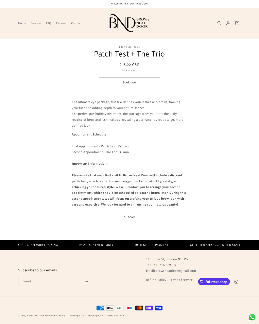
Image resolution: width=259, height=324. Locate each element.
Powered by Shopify (55, 315)
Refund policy (76, 315)
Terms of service (181, 280)
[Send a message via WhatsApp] (252, 317)
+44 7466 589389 (164, 265)
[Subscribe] (86, 281)
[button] (219, 23)
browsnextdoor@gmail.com (176, 271)
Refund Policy (156, 280)
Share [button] (132, 217)
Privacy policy (95, 315)
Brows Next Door (35, 315)
